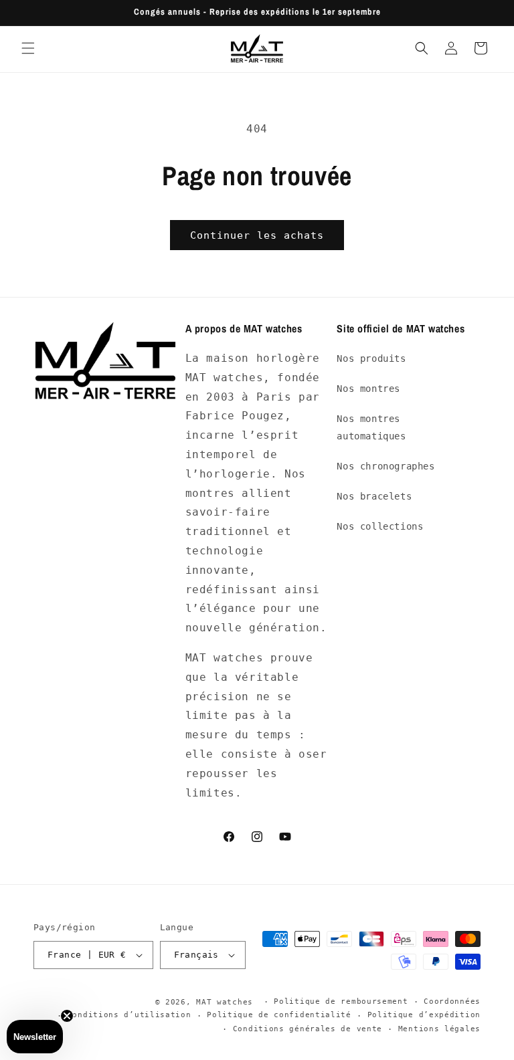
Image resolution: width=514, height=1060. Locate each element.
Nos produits (371, 358)
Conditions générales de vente (307, 1029)
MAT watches (224, 1002)
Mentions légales (439, 1029)
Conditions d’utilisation (129, 1015)
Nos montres (368, 388)
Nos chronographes (385, 466)
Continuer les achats (257, 235)
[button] (28, 48)
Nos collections (380, 526)
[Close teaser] (67, 1016)
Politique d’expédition (424, 1015)
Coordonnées (452, 1001)
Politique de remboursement (341, 1001)
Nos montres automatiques (371, 427)
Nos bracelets (374, 496)
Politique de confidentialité (279, 1015)
